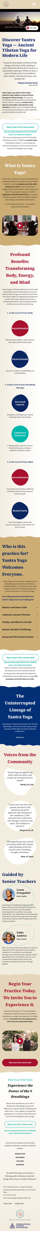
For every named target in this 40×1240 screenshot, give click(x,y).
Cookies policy (19, 1203)
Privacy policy (7, 1203)
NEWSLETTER (20, 1154)
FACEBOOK (20, 1165)
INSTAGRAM (20, 1157)
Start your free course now (20, 127)
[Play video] (20, 225)
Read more (20, 737)
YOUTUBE (20, 1161)
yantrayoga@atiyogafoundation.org (19, 1198)
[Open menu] (34, 4)
